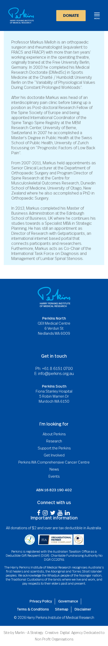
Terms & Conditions (33, 609)
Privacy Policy (41, 601)
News (54, 469)
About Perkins (54, 434)
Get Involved (54, 455)
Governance (68, 601)
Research (54, 441)
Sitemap (61, 609)
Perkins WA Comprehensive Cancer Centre (54, 462)
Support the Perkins (54, 448)
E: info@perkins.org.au (54, 373)
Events (54, 476)
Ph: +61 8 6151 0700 (54, 368)
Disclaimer (83, 609)
